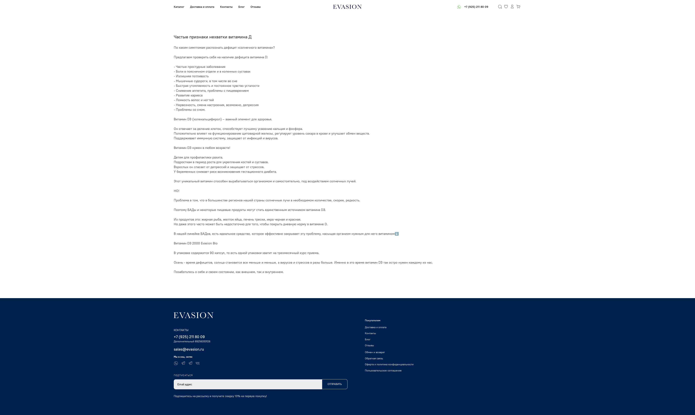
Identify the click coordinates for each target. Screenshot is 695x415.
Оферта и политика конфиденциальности (389, 364)
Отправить (335, 384)
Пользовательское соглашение (383, 370)
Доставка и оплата (202, 7)
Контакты (226, 7)
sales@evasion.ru (189, 349)
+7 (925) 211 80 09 (476, 7)
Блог (241, 7)
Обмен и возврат (375, 352)
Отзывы (255, 7)
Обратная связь (374, 358)
